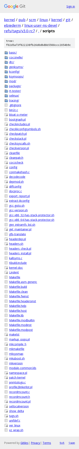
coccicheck (16, 162)
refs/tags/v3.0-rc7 (19, 30)
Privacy (35, 443)
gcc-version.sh (18, 210)
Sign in (70, 6)
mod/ (12, 81)
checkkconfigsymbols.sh (25, 129)
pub (22, 19)
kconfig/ (14, 71)
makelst (14, 334)
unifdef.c (14, 420)
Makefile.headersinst (22, 301)
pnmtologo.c (17, 382)
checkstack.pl (17, 138)
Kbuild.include (18, 263)
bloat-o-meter (18, 115)
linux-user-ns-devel (40, 25)
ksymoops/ (16, 76)
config (13, 167)
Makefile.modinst (20, 325)
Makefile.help (17, 306)
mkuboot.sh (17, 358)
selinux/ (14, 95)
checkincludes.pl (19, 124)
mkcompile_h (17, 344)
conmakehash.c (19, 172)
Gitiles (24, 443)
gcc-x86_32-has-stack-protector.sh (31, 215)
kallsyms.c (15, 258)
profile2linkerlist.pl (20, 387)
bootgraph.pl (17, 119)
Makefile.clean (18, 292)
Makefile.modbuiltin (22, 320)
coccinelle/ (16, 57)
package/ (15, 86)
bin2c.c (13, 110)
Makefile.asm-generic (23, 282)
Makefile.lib (16, 315)
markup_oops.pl (19, 339)
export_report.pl (19, 196)
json (71, 443)
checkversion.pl (19, 148)
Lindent (14, 272)
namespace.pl (18, 373)
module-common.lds (22, 368)
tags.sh (13, 416)
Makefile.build (18, 287)
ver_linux (14, 425)
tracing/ (14, 100)
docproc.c (15, 191)
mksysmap (16, 354)
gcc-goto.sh (17, 205)
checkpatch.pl (18, 134)
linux (44, 19)
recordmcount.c (19, 392)
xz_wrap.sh (16, 430)
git (68, 19)
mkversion (16, 363)
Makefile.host (18, 311)
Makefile (14, 277)
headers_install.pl (20, 253)
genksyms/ (16, 67)
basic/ (13, 52)
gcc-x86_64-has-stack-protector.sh (31, 220)
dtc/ (11, 62)
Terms (47, 443)
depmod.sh (16, 181)
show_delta (16, 411)
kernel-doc (16, 268)
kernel (9, 19)
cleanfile (14, 153)
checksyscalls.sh (19, 143)
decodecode (17, 177)
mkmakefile (16, 349)
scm (32, 19)
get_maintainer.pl (20, 229)
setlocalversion (19, 406)
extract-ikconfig (19, 201)
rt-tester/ (15, 91)
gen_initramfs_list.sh (22, 225)
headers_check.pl (20, 248)
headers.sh (16, 244)
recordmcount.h (19, 397)
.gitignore (15, 105)
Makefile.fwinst (19, 296)
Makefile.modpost (21, 330)
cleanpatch (16, 158)
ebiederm (12, 25)
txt (62, 443)
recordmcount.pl (20, 401)
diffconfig (15, 186)
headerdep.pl (17, 239)
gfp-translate (17, 234)
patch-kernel (17, 377)
